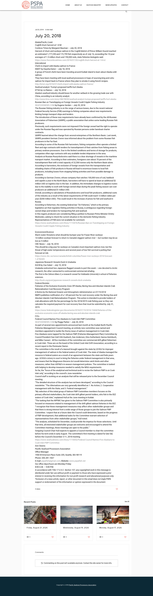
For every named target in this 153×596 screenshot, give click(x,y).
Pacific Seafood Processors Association (82, 585)
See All (127, 501)
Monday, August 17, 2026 (110, 528)
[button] (126, 11)
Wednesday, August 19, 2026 (76, 528)
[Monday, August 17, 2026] (113, 515)
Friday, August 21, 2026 (37, 528)
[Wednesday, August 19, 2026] (76, 515)
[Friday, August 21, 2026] (40, 515)
